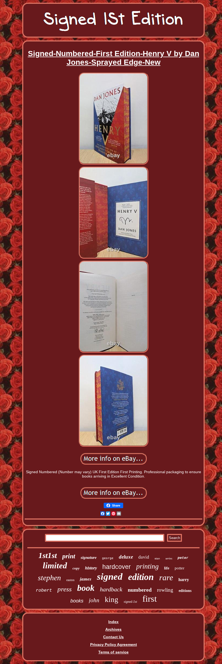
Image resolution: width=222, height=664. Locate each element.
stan (157, 558)
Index (113, 622)
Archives (113, 629)
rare (166, 577)
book (85, 588)
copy (76, 568)
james (86, 578)
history (91, 568)
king (111, 599)
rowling (165, 590)
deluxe (126, 557)
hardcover (116, 566)
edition (141, 577)
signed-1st (130, 602)
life (166, 568)
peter (183, 558)
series (168, 558)
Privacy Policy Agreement (113, 644)
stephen (49, 577)
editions (185, 591)
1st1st (47, 555)
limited (55, 565)
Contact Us (113, 637)
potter (179, 568)
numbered (140, 590)
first (149, 599)
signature (89, 557)
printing (147, 566)
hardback (111, 589)
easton (70, 580)
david (143, 557)
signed (110, 576)
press (64, 589)
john (94, 600)
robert (44, 590)
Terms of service (113, 652)
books (76, 601)
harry (183, 579)
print (68, 556)
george (107, 558)
